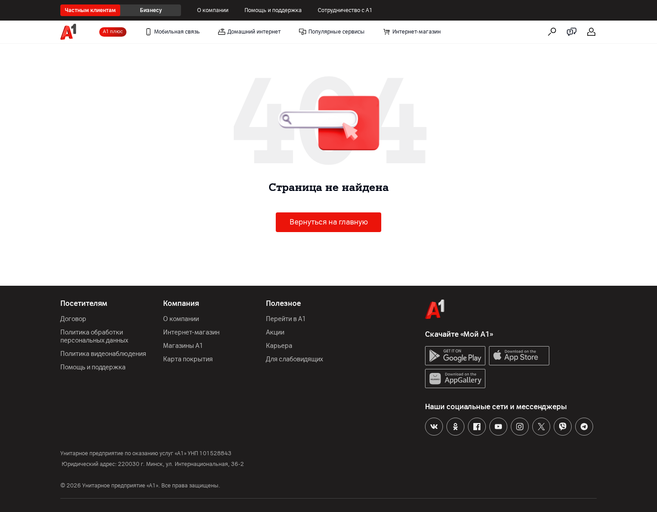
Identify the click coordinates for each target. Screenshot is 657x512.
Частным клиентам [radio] (90, 10)
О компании (212, 10)
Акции (275, 332)
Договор (73, 319)
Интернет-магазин (191, 332)
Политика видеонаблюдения (103, 354)
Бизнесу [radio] (151, 10)
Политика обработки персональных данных (94, 336)
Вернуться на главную (329, 222)
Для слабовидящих (294, 359)
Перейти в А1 (286, 319)
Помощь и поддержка (273, 10)
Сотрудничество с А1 (345, 10)
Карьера (279, 346)
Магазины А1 (183, 346)
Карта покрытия (188, 359)
